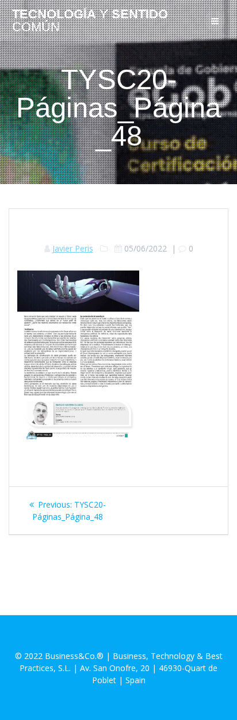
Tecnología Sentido (90, 21)
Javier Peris (72, 248)
